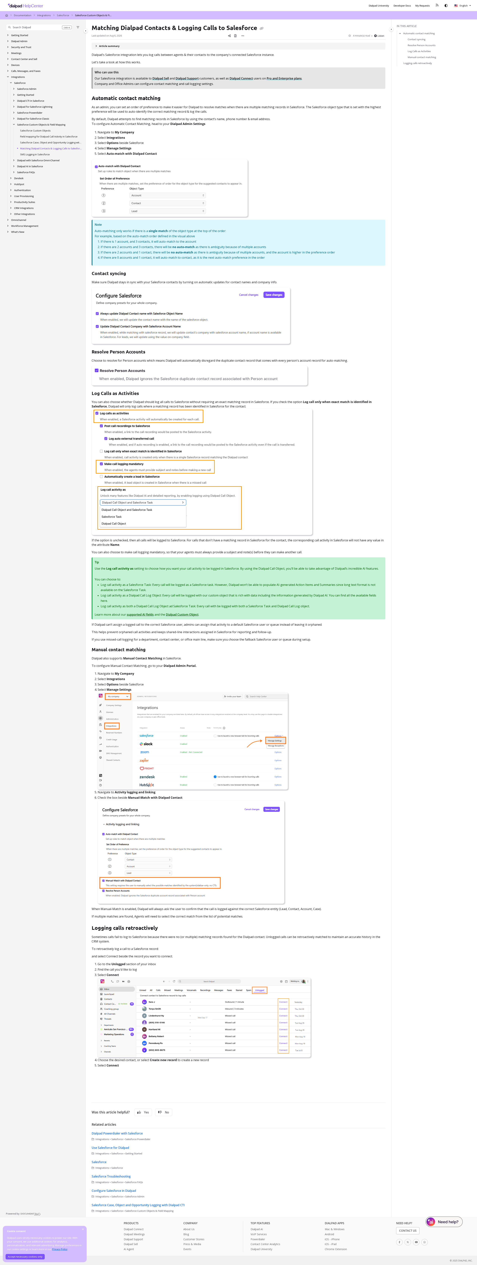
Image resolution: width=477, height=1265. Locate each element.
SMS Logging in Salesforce (35, 154)
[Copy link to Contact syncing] (132, 274)
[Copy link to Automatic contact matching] (167, 99)
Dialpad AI (257, 1229)
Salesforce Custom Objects (35, 130)
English (463, 5)
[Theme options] (446, 6)
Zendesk (18, 178)
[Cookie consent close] (83, 1229)
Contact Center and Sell (24, 59)
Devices (15, 65)
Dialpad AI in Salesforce (30, 166)
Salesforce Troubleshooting (111, 1176)
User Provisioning (24, 196)
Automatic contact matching (419, 33)
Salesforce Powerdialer (29, 112)
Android (329, 1234)
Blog (186, 1234)
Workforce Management (24, 226)
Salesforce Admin (26, 89)
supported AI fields (140, 614)
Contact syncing (416, 39)
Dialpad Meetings (134, 1234)
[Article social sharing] (229, 36)
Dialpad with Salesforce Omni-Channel (38, 160)
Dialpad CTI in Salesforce (30, 100)
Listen (381, 35)
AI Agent (129, 1249)
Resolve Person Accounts (421, 45)
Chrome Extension (336, 1249)
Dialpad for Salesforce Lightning (34, 106)
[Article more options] (243, 36)
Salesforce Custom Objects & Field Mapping (93, 15)
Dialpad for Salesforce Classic (33, 118)
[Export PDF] (235, 36)
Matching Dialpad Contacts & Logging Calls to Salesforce (51, 148)
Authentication (22, 190)
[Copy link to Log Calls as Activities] (145, 394)
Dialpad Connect (134, 1229)
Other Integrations (24, 214)
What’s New (17, 232)
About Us (189, 1229)
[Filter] (78, 27)
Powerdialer (258, 1239)
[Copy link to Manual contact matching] (151, 650)
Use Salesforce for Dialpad (110, 1148)
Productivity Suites (24, 202)
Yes (146, 1112)
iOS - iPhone (332, 1239)
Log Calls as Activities (419, 51)
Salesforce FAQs (26, 172)
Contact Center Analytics (265, 1244)
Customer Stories (193, 1239)
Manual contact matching (422, 57)
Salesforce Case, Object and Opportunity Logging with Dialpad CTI (51, 142)
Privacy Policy (59, 1249)
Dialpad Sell (131, 1244)
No (167, 1112)
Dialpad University (261, 1249)
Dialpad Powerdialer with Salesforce (117, 1133)
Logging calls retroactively (417, 63)
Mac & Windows (335, 1229)
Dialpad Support (133, 1239)
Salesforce (63, 15)
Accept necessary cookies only (25, 1256)
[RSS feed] (437, 6)
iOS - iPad (331, 1244)
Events (187, 1249)
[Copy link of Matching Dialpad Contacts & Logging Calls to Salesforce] (262, 28)
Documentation (22, 15)
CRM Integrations (24, 208)
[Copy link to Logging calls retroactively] (164, 928)
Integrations (44, 15)
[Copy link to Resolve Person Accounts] (151, 352)
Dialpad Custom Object (182, 614)
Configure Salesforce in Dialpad (114, 1191)
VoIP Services (259, 1234)
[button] (39, 27)
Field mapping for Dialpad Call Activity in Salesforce (49, 136)
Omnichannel (18, 220)
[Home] (24, 5)
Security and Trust (21, 47)
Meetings (16, 53)
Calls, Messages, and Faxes (25, 71)
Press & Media (192, 1244)
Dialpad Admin (19, 41)
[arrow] (400, 33)
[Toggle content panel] (391, 29)
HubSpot (19, 184)
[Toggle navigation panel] (85, 30)
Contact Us (407, 1230)
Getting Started (19, 35)
